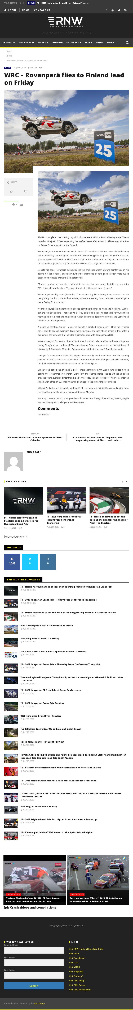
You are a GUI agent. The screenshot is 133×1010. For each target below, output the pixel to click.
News (31, 3)
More (110, 42)
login (12, 10)
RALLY (88, 42)
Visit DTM (73, 962)
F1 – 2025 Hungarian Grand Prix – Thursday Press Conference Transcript (60, 664)
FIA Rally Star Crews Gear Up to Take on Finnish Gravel (50, 728)
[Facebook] (106, 10)
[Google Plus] (125, 10)
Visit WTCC (74, 967)
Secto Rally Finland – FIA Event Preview (42, 741)
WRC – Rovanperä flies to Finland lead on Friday (46, 625)
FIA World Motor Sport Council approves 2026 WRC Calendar (35, 438)
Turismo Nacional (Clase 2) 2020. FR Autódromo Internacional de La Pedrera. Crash (96, 900)
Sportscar (73, 42)
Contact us (42, 10)
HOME (25, 10)
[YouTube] (112, 10)
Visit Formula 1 (76, 976)
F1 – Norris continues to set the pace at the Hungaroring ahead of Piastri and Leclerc (97, 438)
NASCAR (43, 42)
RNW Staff (33, 68)
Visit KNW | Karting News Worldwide (86, 949)
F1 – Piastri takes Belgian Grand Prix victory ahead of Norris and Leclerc (60, 767)
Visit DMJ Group (76, 980)
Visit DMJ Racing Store (80, 989)
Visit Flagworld (76, 971)
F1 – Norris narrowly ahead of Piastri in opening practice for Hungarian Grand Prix (21, 520)
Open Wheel (26, 42)
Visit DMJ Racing (77, 985)
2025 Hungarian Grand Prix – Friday (39, 638)
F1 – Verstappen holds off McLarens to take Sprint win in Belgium (56, 832)
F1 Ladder (8, 42)
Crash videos (13, 894)
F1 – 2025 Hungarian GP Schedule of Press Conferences (50, 690)
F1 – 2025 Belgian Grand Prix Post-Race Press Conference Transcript (58, 780)
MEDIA (100, 42)
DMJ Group (39, 1003)
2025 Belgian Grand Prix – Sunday (38, 806)
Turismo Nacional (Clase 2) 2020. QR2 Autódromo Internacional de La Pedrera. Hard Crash (33, 900)
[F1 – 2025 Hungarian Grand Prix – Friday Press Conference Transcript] (66, 500)
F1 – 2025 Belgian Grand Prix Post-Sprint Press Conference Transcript (59, 819)
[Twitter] (119, 10)
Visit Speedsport (77, 958)
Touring (57, 42)
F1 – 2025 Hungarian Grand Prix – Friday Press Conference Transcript (63, 3)
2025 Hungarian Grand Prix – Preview (40, 715)
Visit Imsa (74, 953)
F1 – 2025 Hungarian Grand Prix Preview (42, 703)
